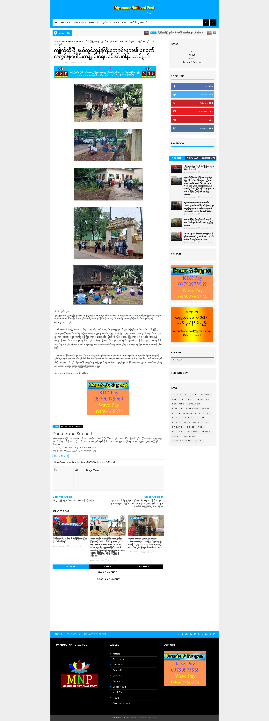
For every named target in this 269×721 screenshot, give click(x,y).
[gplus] (187, 634)
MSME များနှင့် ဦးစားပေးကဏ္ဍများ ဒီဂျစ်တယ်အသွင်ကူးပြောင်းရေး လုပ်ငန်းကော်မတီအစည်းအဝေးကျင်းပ (199, 236)
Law (174, 418)
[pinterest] (190, 634)
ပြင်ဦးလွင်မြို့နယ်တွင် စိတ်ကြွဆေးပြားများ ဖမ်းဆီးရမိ (160, 33)
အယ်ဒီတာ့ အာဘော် (138, 22)
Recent (177, 158)
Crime (189, 399)
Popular (193, 158)
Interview (205, 413)
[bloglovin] (194, 634)
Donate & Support (192, 62)
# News (79, 427)
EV (207, 399)
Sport (175, 436)
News (64, 22)
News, (83, 63)
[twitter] (182, 634)
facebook (144, 566)
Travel (199, 441)
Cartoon (120, 22)
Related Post (61, 511)
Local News (201, 33)
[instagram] (210, 634)
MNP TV (93, 22)
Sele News (193, 432)
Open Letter (200, 422)
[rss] (202, 634)
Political (177, 432)
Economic (178, 404)
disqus (107, 566)
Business (206, 395)
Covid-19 (118, 670)
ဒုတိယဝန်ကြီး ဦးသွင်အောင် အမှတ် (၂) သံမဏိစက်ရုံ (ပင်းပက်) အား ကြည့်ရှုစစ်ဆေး (199, 222)
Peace (190, 427)
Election (177, 408)
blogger (71, 566)
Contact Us (191, 58)
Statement (189, 436)
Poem (201, 427)
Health (206, 408)
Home (57, 41)
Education (193, 404)
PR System (178, 427)
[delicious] (214, 634)
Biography (191, 395)
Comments (208, 158)
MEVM (201, 418)
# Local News (67, 427)
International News (184, 413)
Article (79, 22)
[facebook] (179, 634)
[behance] (206, 634)
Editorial (117, 676)
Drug (133, 33)
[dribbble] (198, 634)
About (192, 55)
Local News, (75, 63)
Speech (206, 432)
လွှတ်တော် (106, 22)
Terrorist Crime (181, 441)
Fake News (192, 408)
